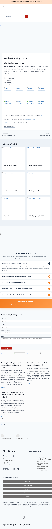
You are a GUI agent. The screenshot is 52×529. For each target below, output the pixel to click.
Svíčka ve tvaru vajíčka (11, 191)
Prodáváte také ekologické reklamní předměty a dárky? (26, 276)
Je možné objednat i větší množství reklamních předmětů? (26, 289)
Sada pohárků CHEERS (36, 165)
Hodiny (13, 55)
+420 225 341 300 (6, 438)
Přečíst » (3, 387)
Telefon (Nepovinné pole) (7, 330)
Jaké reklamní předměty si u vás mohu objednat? (26, 263)
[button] (46, 9)
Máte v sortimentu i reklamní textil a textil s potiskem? (26, 295)
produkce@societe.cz (29, 119)
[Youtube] (45, 436)
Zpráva (2, 336)
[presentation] (13, 155)
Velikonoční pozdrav (45, 134)
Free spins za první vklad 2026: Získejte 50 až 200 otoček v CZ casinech (12, 394)
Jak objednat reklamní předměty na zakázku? (26, 282)
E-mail (2, 324)
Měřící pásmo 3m (34, 191)
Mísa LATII (7, 216)
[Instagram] (41, 436)
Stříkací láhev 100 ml (10, 165)
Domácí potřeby (7, 55)
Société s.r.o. (7, 123)
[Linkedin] (49, 436)
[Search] (26, 16)
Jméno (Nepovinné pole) (7, 319)
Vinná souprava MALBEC (37, 216)
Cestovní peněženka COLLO (9, 134)
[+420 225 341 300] (2, 435)
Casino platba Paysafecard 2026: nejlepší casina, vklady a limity (12, 365)
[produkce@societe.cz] (18, 435)
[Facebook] (37, 436)
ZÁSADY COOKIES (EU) (11, 469)
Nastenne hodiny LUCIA (9, 126)
